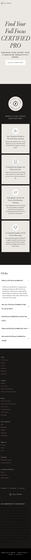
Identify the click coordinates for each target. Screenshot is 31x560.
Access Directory (15, 62)
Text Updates (4, 435)
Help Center (4, 475)
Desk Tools (3, 371)
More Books (4, 415)
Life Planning (4, 360)
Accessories (4, 374)
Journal (3, 365)
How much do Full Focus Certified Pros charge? (13, 338)
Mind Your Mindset (5, 401)
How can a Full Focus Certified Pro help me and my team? (14, 307)
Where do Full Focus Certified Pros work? (14, 328)
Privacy (19, 554)
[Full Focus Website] (15, 494)
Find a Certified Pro (6, 462)
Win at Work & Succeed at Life (8, 404)
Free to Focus (4, 386)
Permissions (22, 552)
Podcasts (3, 430)
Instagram (13, 488)
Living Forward (4, 412)
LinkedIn (22, 488)
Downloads (3, 432)
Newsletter (3, 427)
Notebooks (3, 368)
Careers (3, 447)
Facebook (4, 488)
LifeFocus (3, 383)
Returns (3, 472)
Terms (11, 554)
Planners (3, 362)
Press (2, 450)
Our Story (3, 445)
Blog (2, 424)
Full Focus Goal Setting (7, 389)
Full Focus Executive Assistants (9, 391)
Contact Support (5, 477)
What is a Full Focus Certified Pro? (12, 280)
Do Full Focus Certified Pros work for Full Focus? (14, 319)
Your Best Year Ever (6, 409)
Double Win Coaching (6, 460)
